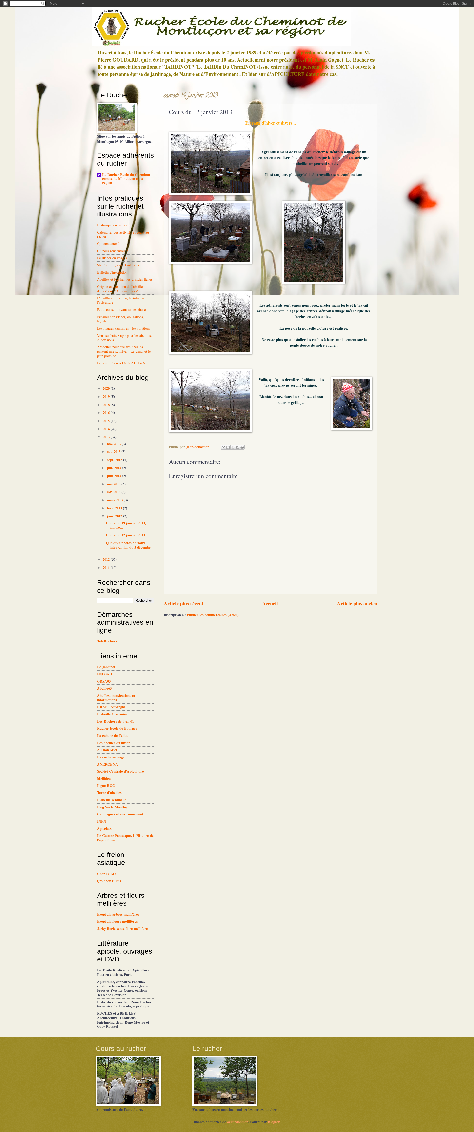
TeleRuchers (107, 641)
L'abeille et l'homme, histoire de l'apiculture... (120, 300)
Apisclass (104, 828)
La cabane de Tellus (112, 735)
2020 (107, 388)
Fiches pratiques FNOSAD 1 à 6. (121, 362)
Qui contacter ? (108, 243)
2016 (107, 412)
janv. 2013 (115, 516)
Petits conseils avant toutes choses (122, 309)
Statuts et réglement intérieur (118, 264)
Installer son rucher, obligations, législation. (120, 318)
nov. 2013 (114, 443)
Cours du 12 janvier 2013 (125, 535)
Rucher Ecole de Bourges (117, 728)
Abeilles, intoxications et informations (116, 698)
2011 (107, 567)
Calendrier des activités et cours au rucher (123, 234)
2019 (107, 396)
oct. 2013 (114, 451)
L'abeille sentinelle (111, 799)
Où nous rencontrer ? (112, 250)
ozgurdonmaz (237, 1121)
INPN (101, 821)
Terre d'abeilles (109, 792)
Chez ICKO (106, 873)
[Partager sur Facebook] (237, 447)
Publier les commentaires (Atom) (213, 614)
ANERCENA (107, 764)
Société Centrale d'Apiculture (120, 771)
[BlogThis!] (228, 447)
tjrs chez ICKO (109, 880)
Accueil (270, 603)
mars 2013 (115, 500)
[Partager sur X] (232, 447)
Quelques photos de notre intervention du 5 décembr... (130, 545)
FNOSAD (104, 674)
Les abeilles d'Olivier (113, 742)
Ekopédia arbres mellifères (118, 914)
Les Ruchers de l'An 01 (115, 721)
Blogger (274, 1121)
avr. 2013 (114, 491)
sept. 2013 (115, 459)
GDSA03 (104, 681)
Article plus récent (183, 603)
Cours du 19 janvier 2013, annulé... (126, 525)
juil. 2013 (114, 467)
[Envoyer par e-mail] (223, 447)
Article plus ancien (357, 603)
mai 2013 (114, 484)
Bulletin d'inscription (112, 272)
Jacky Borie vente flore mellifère (122, 928)
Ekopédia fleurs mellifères (117, 921)
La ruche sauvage (110, 757)
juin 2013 (114, 475)
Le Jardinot (106, 666)
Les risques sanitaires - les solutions (123, 328)
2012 (107, 559)
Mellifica (104, 778)
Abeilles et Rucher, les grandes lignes (125, 279)
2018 (107, 404)
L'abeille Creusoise (112, 714)
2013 (107, 436)
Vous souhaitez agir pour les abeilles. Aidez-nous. (124, 337)
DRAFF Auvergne (111, 706)
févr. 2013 (115, 508)
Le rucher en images (112, 257)
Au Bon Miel (107, 749)
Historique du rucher (112, 224)
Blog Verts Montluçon (114, 807)
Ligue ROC (106, 785)
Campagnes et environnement (120, 814)
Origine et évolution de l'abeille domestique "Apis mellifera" (120, 288)
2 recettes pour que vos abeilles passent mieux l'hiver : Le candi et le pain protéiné (124, 351)
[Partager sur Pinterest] (242, 447)
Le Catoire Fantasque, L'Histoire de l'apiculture (125, 838)
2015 (107, 420)
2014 (107, 428)
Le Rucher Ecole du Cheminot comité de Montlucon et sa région (126, 178)
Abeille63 (104, 688)
